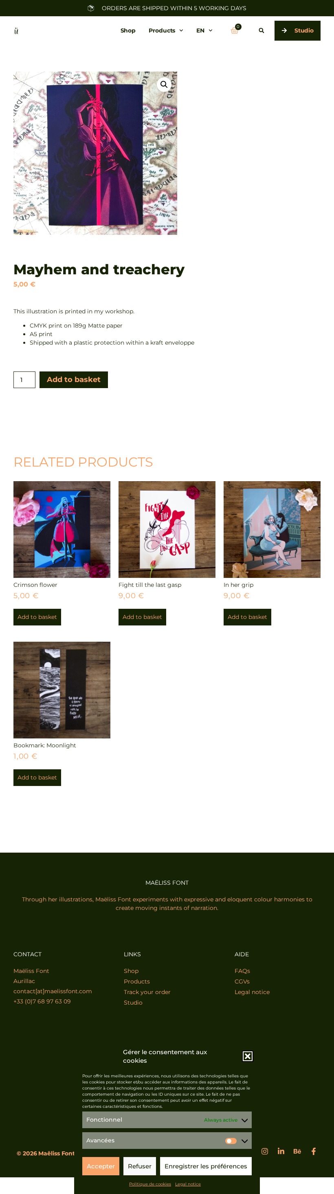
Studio (133, 1002)
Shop (128, 30)
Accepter (101, 1166)
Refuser (140, 1166)
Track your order (147, 992)
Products (162, 30)
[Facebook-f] (313, 1151)
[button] (248, 1056)
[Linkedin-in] (281, 1151)
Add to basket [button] (37, 617)
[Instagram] (264, 1151)
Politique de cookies (150, 1184)
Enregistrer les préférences (206, 1166)
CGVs (242, 981)
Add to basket (74, 379)
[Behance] (297, 1151)
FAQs (242, 971)
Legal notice (188, 1184)
